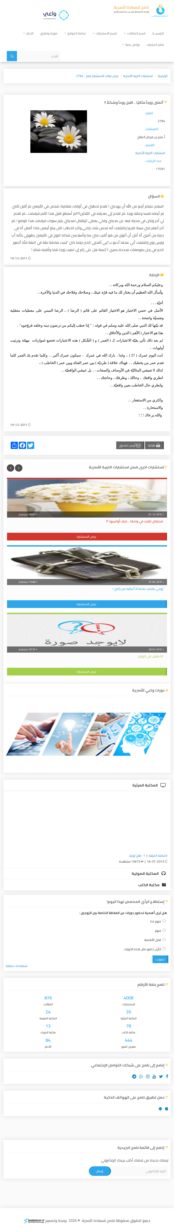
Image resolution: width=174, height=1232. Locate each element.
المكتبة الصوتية (146, 873)
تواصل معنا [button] (132, 45)
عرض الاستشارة (87, 537)
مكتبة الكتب (149, 884)
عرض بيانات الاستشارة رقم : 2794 (97, 76)
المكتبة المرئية (145, 785)
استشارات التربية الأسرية (138, 76)
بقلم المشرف (155, 45)
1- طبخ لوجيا (137, 855)
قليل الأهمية (152, 940)
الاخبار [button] (29, 33)
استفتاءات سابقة (16, 966)
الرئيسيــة (158, 33)
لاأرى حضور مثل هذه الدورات (142, 949)
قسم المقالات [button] (136, 33)
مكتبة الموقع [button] (77, 33)
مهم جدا (155, 921)
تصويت (159, 959)
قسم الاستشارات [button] (106, 33)
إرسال (99, 1171)
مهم (158, 930)
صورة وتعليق (49, 33)
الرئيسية (162, 76)
